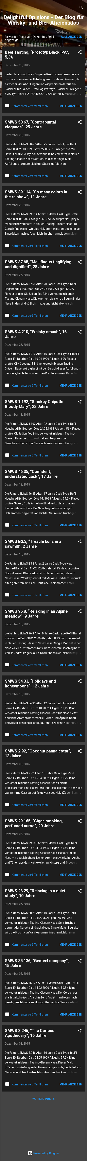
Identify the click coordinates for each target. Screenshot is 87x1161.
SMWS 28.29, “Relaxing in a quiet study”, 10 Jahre (35, 893)
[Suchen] (81, 8)
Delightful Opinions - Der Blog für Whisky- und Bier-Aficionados (43, 20)
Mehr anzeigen (70, 106)
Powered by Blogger (46, 1153)
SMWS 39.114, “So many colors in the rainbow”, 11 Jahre (36, 194)
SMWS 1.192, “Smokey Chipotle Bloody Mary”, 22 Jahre (34, 404)
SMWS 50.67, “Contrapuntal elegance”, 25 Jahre (30, 124)
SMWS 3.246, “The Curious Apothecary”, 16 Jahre (29, 1033)
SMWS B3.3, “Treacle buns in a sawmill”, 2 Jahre (33, 544)
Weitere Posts (43, 1098)
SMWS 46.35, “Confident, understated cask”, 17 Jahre (31, 474)
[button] (79, 53)
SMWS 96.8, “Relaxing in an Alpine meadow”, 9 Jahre (36, 614)
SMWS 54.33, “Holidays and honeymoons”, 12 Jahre (30, 683)
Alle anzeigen (71, 36)
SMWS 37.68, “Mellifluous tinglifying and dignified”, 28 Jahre (38, 264)
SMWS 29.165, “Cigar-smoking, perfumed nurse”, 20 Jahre (34, 823)
